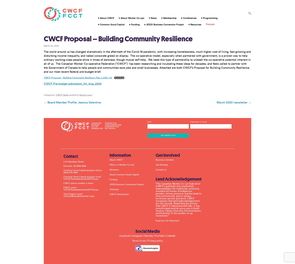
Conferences (190, 18)
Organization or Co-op (198, 122)
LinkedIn (170, 236)
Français (210, 24)
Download (119, 78)
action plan (184, 208)
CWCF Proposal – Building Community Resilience (118, 39)
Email (149, 122)
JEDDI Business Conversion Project (165, 25)
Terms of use (139, 241)
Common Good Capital (112, 25)
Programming (210, 18)
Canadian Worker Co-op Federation (63, 14)
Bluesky (149, 236)
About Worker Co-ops (132, 18)
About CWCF (107, 18)
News (154, 18)
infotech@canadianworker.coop (78, 196)
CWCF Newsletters (119, 194)
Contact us (161, 170)
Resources (195, 25)
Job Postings (162, 165)
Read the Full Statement (167, 221)
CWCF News (62, 95)
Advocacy (114, 189)
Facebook (125, 236)
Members (114, 170)
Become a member (165, 160)
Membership (170, 18)
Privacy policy (155, 241)
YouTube (159, 236)
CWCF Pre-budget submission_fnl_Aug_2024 (72, 83)
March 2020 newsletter (234, 102)
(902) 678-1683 (70, 172)
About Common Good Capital (124, 175)
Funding (135, 25)
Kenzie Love (85, 95)
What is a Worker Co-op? (122, 165)
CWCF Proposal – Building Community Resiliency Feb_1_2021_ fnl (78, 78)
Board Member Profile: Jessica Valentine (72, 102)
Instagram (137, 236)
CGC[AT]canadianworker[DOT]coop (80, 179)
